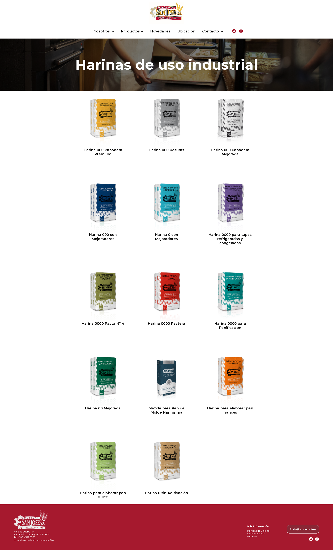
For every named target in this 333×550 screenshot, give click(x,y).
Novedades (160, 31)
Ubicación (186, 31)
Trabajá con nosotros (303, 529)
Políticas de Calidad (258, 530)
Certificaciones (255, 533)
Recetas (252, 536)
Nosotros (102, 31)
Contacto (211, 31)
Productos (130, 31)
